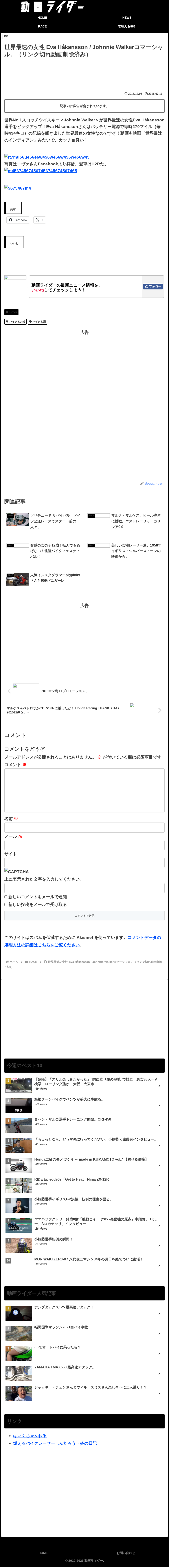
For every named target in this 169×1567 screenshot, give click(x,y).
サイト (10, 854)
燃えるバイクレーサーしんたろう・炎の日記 (55, 1443)
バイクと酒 (39, 321)
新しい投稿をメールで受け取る (37, 904)
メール (13, 836)
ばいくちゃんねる (30, 1435)
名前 (11, 818)
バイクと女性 (17, 321)
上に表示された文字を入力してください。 (44, 879)
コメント (15, 764)
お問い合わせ (126, 1553)
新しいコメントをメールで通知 (37, 896)
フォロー (155, 286)
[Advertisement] (84, 71)
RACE (13, 311)
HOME (43, 1553)
